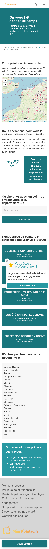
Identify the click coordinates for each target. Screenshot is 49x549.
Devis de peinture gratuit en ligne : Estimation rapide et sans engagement (24, 498)
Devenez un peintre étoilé (18, 511)
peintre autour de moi (33, 67)
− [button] (5, 84)
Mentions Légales (13, 485)
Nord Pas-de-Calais (31, 47)
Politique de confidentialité (18, 490)
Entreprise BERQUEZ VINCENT (25, 336)
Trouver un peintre (15, 47)
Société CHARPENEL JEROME (24, 314)
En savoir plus (27, 285)
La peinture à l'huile (18, 463)
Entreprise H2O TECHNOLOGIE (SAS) (24, 293)
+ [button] (5, 80)
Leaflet (11, 121)
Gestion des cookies (15, 516)
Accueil (4, 47)
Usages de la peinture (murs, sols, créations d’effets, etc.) (25, 459)
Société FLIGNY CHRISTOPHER (24, 251)
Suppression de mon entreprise (22, 507)
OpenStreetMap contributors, (31, 121)
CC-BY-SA (43, 121)
